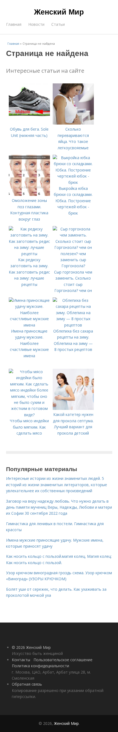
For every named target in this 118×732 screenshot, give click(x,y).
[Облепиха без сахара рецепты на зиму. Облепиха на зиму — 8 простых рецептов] (73, 325)
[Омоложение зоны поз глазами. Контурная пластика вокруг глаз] (29, 194)
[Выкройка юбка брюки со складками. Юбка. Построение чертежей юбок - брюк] (73, 182)
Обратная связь (27, 684)
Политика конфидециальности (40, 665)
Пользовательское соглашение (62, 659)
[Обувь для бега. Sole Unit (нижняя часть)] (29, 123)
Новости (36, 24)
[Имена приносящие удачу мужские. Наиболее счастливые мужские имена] (29, 325)
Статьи (58, 24)
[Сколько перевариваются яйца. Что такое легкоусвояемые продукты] (73, 123)
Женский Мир (59, 11)
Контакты (21, 659)
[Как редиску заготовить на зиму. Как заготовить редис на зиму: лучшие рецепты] (29, 253)
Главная (13, 24)
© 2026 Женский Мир (31, 647)
